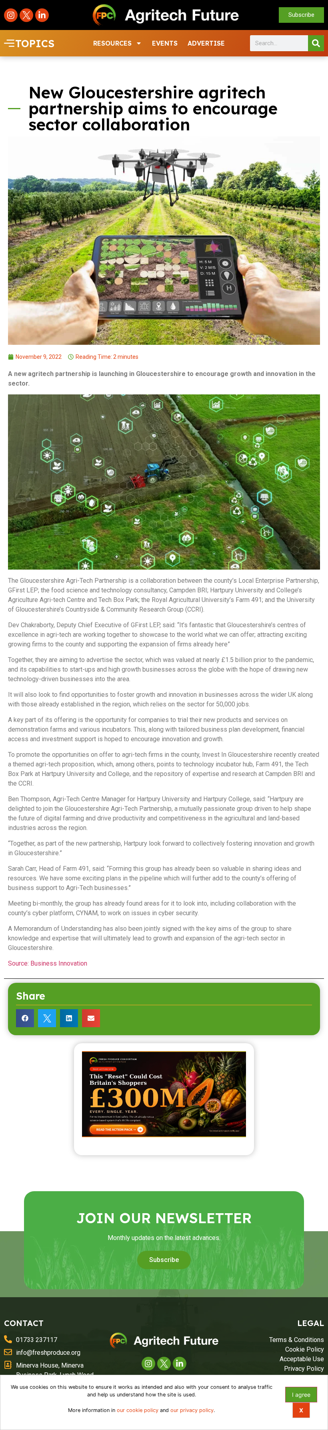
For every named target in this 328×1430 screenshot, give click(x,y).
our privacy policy (192, 1410)
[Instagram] (11, 15)
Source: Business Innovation (47, 963)
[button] (25, 1018)
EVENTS (165, 43)
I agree (301, 1394)
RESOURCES (112, 43)
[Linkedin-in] (42, 15)
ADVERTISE (206, 43)
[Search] (316, 43)
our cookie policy (137, 1410)
